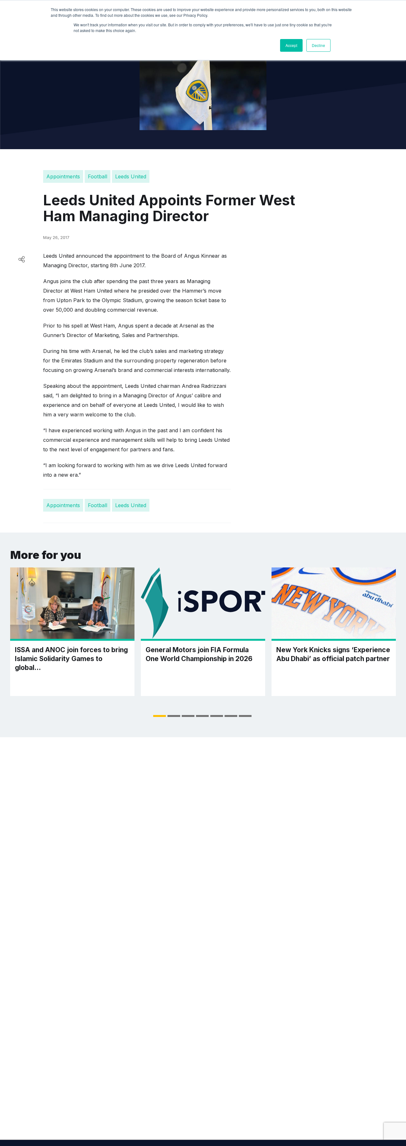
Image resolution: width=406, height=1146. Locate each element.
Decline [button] (318, 45)
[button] (159, 716)
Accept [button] (291, 45)
